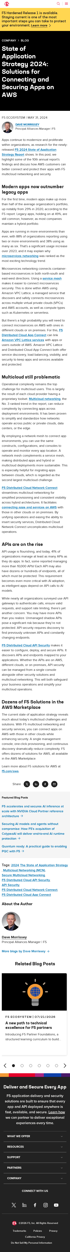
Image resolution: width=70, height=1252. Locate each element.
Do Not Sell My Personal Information (31, 1242)
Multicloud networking (44, 399)
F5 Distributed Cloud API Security (26, 645)
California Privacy (35, 1236)
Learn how (56, 1112)
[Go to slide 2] (22, 1065)
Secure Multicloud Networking (23, 875)
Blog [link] (25, 40)
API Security (10, 885)
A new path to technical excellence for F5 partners (28, 1025)
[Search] (58, 3)
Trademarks (19, 1230)
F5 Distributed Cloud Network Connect (29, 488)
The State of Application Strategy (44, 865)
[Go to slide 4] (39, 1065)
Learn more (39, 25)
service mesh (52, 278)
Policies (37, 1230)
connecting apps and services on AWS (29, 507)
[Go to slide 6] (56, 1065)
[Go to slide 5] (47, 1065)
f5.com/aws (10, 771)
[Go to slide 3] (30, 1065)
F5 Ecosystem (18, 1017)
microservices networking (20, 256)
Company (9, 40)
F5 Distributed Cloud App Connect (26, 895)
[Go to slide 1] (13, 1065)
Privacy (53, 1230)
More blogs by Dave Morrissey (23, 951)
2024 (15, 865)
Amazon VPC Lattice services (23, 340)
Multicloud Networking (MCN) (24, 870)
